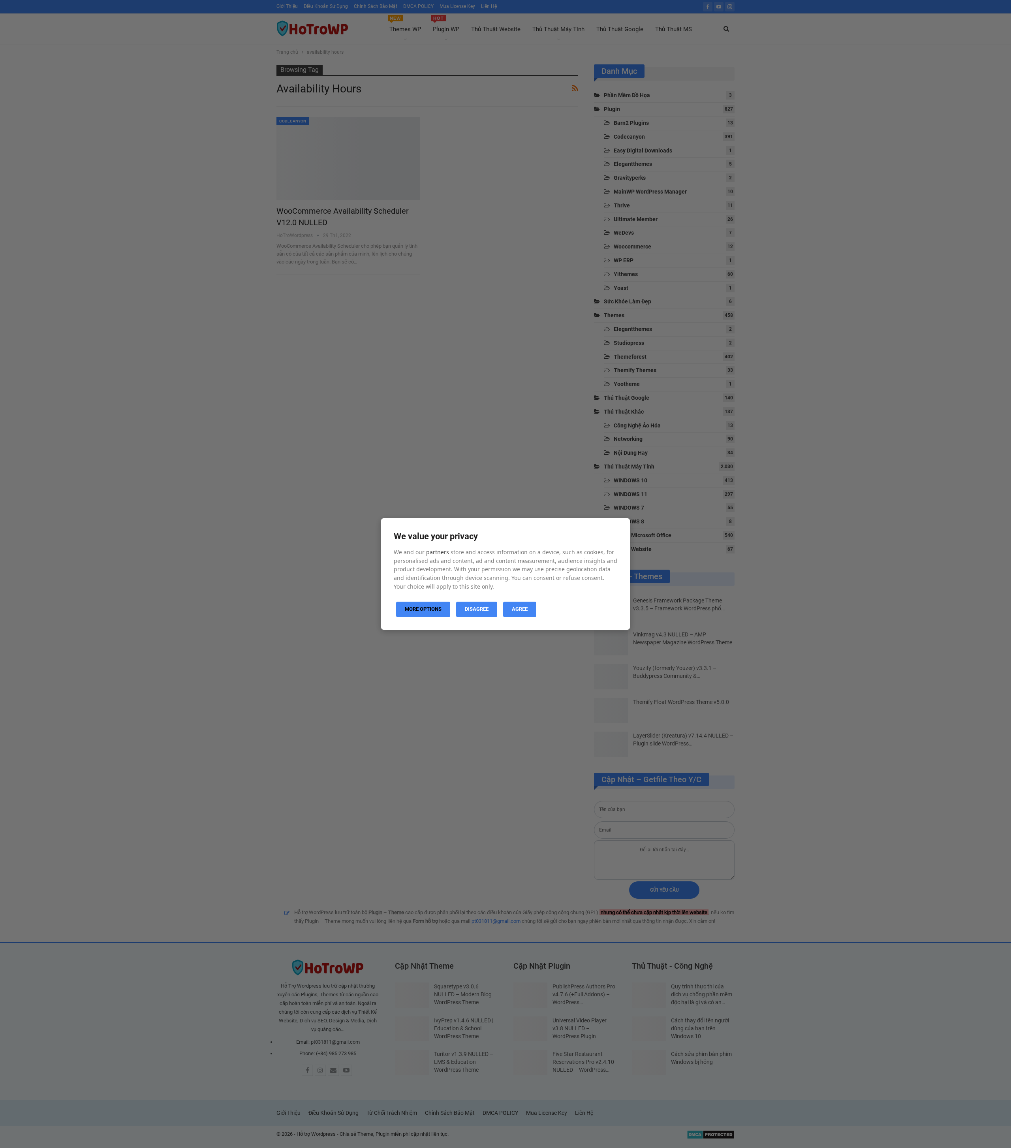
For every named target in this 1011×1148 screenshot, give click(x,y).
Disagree (477, 609)
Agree (520, 609)
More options (423, 609)
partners (437, 552)
